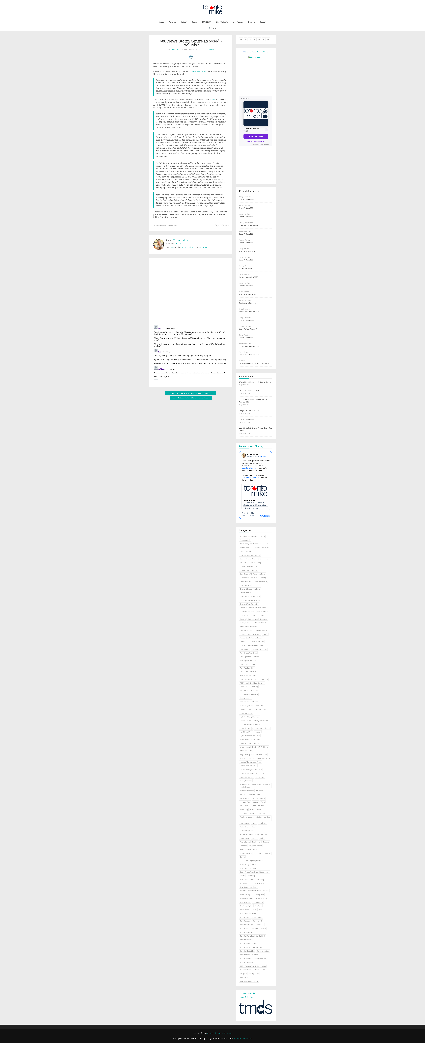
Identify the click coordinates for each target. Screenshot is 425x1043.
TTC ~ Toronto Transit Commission (253, 966)
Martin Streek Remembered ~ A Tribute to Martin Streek (255, 786)
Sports (242, 876)
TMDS (172, 247)
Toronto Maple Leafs (247, 932)
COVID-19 (262, 615)
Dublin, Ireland (245, 623)
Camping (263, 578)
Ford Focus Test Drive (248, 672)
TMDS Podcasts (222, 22)
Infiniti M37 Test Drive (260, 747)
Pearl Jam (262, 823)
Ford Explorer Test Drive (248, 660)
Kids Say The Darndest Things (250, 762)
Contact (263, 22)
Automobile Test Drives (260, 548)
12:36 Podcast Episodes (248, 536)
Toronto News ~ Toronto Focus (166, 226)
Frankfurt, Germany (257, 683)
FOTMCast (244, 683)
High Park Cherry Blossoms (250, 717)
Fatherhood (244, 642)
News (252, 809)
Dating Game (253, 619)
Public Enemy (244, 838)
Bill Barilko (243, 563)
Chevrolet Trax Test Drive (249, 604)
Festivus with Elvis (257, 642)
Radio (262, 838)
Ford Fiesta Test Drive (248, 664)
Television (243, 883)
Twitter (257, 970)
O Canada (243, 813)
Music (262, 802)
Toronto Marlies (246, 940)
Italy (251, 751)
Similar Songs (245, 864)
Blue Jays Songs (255, 563)
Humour (258, 732)
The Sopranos (258, 902)
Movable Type (245, 802)
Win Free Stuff (245, 977)
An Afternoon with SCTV (248, 277)
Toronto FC (259, 925)
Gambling (254, 687)
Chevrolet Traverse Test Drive (250, 600)
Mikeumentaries (254, 794)
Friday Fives (244, 687)
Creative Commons (225, 1033)
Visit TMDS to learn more (243, 1038)
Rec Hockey (256, 842)
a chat (213, 99)
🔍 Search (212, 28)
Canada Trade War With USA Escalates (254, 363)
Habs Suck (259, 706)
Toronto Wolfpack (246, 962)
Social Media (264, 872)
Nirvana (259, 809)
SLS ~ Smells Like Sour (248, 868)
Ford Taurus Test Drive (248, 679)
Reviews (266, 842)
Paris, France (244, 823)
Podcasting (244, 827)
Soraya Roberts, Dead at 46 (249, 312)
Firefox (242, 645)
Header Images (245, 709)
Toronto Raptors (263, 951)
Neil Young (244, 809)
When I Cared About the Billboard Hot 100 (255, 382)
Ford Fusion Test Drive (248, 675)
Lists (263, 773)
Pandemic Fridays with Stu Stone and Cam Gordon (255, 818)
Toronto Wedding (260, 958)
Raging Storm (245, 842)
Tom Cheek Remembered (249, 913)
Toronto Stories (245, 958)
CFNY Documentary (261, 581)
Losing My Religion (246, 777)
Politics (253, 827)
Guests (194, 22)
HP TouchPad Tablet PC (261, 728)
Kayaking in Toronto (247, 758)
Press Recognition (246, 831)
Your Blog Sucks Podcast (249, 981)
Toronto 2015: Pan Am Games (251, 917)
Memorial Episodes (247, 791)
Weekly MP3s (254, 974)
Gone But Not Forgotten (249, 694)
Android (266, 544)
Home (161, 22)
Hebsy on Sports (246, 713)
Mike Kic (243, 794)
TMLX (254, 910)
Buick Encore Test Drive (248, 570)
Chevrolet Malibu (246, 593)
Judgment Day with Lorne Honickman (253, 754)
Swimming (251, 876)
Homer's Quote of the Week (250, 724)
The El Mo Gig (245, 895)
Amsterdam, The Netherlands (250, 544)
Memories (260, 791)
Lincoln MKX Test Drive (248, 766)
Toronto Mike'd (187, 247)
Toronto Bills (257, 921)
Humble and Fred (246, 732)
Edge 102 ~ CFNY (246, 630)
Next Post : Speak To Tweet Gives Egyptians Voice (190, 398)
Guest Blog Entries (246, 706)
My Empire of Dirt (246, 268)
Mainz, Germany (246, 781)
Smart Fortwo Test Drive (249, 872)
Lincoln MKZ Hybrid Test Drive (251, 769)
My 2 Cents (244, 806)
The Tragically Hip (246, 906)
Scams (242, 857)
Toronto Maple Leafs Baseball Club (252, 936)
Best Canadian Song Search (250, 555)
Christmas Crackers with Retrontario (253, 608)
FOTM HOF (206, 22)
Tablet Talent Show (247, 879)
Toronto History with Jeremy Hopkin (253, 928)
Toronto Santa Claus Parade (250, 955)
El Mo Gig (251, 22)
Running (268, 853)
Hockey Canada (245, 721)
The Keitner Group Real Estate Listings (254, 898)
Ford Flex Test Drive (247, 668)
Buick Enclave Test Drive (249, 566)
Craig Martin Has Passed (248, 225)
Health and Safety (259, 709)
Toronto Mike (174, 50)
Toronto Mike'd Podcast (248, 943)
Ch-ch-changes (245, 585)
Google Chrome (245, 698)
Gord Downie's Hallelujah (249, 702)
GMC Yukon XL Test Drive (249, 690)
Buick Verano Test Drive (248, 578)
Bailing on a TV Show (247, 303)
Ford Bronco (244, 649)
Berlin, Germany (245, 551)
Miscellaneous (245, 798)
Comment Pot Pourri (247, 611)
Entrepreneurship (261, 630)
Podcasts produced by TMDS (249, 993)
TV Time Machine (246, 970)
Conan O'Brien (262, 611)
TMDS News (244, 910)
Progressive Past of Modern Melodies (253, 834)
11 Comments (209, 50)
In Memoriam (245, 747)
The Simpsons (245, 902)
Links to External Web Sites (249, 773)
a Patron (203, 247)
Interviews (243, 751)
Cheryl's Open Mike (246, 199)
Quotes (254, 838)
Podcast (184, 22)
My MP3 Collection (257, 806)
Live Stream (238, 22)
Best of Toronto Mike (248, 559)
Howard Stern (245, 728)
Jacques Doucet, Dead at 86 (249, 411)
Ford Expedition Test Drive (249, 657)
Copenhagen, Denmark (248, 615)
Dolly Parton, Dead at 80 (248, 329)
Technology (260, 879)
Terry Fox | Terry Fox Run (259, 883)
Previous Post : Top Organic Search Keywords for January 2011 (191, 393)
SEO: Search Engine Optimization (251, 861)
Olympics (253, 813)
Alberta (262, 536)
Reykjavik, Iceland (255, 846)
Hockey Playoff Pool (261, 721)
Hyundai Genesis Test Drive (250, 736)
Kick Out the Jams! (263, 758)
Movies (255, 802)
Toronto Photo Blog (247, 951)
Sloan (254, 864)
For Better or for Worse (256, 645)
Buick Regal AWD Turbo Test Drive (252, 574)
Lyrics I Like (260, 777)
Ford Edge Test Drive (259, 649)
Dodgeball (264, 619)
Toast (260, 910)
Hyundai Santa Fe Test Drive (250, 739)
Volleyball (243, 974)
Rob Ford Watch (246, 853)
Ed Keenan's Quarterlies (248, 627)
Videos (265, 970)
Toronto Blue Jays (246, 925)
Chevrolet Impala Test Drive (250, 589)
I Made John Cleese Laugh (249, 391)
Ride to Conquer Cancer (248, 849)
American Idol (245, 540)
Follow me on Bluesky (251, 446)
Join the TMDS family (246, 997)
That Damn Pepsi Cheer (248, 887)
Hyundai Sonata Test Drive (249, 743)
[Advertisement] (257, 77)
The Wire (258, 906)
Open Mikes (263, 813)
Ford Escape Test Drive (248, 653)
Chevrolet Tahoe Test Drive (250, 596)
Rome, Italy (258, 853)
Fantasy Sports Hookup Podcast (251, 638)
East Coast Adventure (260, 623)
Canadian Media (245, 581)
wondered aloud (199, 71)
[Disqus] (191, 292)
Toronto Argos (245, 921)
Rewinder (243, 846)
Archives (172, 22)
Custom (243, 619)
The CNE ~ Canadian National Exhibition (254, 891)
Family (265, 634)
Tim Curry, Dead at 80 (247, 251)
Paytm (254, 823)
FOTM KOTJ (263, 679)
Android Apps (244, 548)
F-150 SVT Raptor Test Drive (250, 634)
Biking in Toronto (264, 559)
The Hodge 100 (258, 895)
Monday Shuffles (259, 798)
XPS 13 (255, 977)
